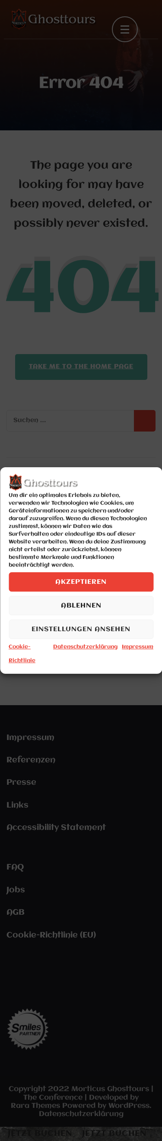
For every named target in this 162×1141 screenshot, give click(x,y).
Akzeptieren (81, 582)
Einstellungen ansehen (81, 629)
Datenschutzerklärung (85, 647)
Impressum (137, 647)
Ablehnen (81, 605)
